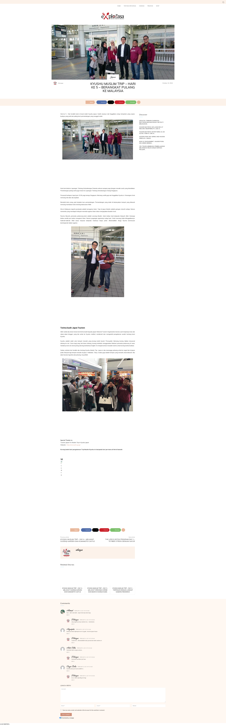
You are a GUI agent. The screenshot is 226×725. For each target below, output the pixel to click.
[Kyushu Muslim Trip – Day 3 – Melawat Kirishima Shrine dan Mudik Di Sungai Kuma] (98, 578)
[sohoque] (55, 83)
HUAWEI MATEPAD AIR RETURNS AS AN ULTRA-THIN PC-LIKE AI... (152, 132)
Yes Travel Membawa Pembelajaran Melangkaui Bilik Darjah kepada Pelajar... (152, 148)
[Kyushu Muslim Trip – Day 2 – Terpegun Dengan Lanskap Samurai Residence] (123, 578)
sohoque (60, 83)
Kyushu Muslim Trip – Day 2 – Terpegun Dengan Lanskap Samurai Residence (122, 590)
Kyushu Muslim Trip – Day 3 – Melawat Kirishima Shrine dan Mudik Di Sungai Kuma (97, 590)
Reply (68, 615)
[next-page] (143, 153)
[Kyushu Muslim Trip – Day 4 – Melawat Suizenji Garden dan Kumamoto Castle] (72, 578)
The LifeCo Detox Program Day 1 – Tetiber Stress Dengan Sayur (120, 540)
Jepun (113, 77)
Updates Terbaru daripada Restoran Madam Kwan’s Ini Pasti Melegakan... (151, 122)
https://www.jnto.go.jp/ (73, 445)
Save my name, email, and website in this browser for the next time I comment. (84, 710)
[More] (139, 102)
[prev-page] (140, 153)
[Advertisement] (97, 174)
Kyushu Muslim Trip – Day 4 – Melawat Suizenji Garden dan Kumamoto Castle (77, 540)
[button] (223, 2)
